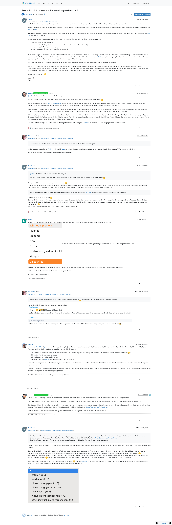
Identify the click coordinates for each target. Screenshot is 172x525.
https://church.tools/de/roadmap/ (97, 407)
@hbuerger (36, 427)
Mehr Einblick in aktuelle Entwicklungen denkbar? (57, 138)
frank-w (30, 344)
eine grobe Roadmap (54, 103)
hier (29, 29)
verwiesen (66, 515)
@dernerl (47, 347)
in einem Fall (97, 57)
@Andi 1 (52, 93)
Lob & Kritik (28, 14)
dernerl (30, 219)
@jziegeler (39, 135)
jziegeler (30, 93)
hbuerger (31, 395)
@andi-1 (30, 96)
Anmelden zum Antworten (142, 14)
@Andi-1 (38, 347)
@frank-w (53, 394)
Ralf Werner (31, 136)
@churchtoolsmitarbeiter (49, 22)
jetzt (63, 149)
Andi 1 (30, 19)
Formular (86, 123)
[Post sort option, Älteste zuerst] (131, 14)
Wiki (49, 149)
